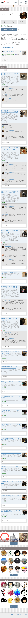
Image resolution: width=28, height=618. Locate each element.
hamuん (6, 125)
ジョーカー (4, 596)
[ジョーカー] (4, 592)
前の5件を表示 (5, 86)
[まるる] (10, 600)
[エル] (24, 568)
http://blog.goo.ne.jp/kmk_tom (7, 47)
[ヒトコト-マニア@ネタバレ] (17, 568)
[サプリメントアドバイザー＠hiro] (10, 584)
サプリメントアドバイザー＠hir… (10, 588)
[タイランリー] (4, 553)
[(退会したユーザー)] (3, 95)
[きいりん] (10, 592)
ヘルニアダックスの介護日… (9, 83)
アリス (24, 596)
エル (24, 572)
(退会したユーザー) (9, 94)
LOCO (10, 564)
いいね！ (4, 84)
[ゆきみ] (4, 560)
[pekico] (24, 584)
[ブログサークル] (4, 2)
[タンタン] (4, 600)
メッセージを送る (12, 29)
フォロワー (13, 22)
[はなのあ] (24, 553)
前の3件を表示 (5, 162)
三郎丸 (24, 564)
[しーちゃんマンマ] (4, 584)
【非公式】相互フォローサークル (14, 540)
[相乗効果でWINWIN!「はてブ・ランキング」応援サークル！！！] (4, 537)
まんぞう (3, 572)
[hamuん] (3, 126)
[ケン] (17, 553)
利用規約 (17, 614)
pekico (24, 588)
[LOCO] (10, 560)
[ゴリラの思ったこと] (17, 560)
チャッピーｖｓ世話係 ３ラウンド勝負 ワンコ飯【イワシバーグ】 (9, 149)
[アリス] (24, 592)
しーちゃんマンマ (3, 588)
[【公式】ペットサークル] (23, 537)
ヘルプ (21, 614)
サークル (13, 614)
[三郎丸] (24, 560)
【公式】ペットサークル (23, 541)
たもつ (10, 572)
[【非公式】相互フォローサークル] (14, 537)
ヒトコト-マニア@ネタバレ (17, 572)
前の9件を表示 (5, 204)
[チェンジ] (3, 254)
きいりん (10, 596)
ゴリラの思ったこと (17, 564)
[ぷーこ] (17, 584)
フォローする (4, 29)
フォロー (4, 22)
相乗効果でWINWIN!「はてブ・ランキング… (5, 540)
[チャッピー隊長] (3, 89)
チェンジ (6, 254)
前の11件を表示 (5, 124)
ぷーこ (17, 588)
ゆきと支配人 (17, 596)
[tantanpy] (10, 553)
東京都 (5, 26)
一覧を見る (13, 543)
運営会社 (25, 614)
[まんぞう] (4, 568)
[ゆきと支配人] (17, 592)
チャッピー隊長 (8, 88)
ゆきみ (4, 564)
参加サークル (22, 22)
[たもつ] (10, 568)
